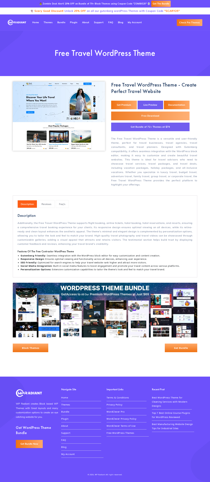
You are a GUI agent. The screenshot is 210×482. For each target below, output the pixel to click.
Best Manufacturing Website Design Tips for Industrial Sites (172, 426)
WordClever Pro (116, 411)
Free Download (150, 115)
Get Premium (124, 104)
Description (27, 204)
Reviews (46, 204)
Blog (63, 447)
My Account (68, 454)
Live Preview (150, 104)
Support (65, 432)
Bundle (65, 411)
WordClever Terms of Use (121, 425)
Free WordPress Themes (120, 432)
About (64, 425)
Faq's (62, 204)
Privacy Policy (114, 404)
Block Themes (30, 347)
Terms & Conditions (118, 397)
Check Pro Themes (189, 22)
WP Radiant (100, 474)
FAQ (63, 439)
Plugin (65, 418)
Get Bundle (181, 347)
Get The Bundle (161, 3)
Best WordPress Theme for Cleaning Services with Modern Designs (169, 401)
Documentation (176, 104)
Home (64, 397)
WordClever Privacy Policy (122, 418)
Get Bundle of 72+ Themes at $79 (150, 126)
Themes (65, 404)
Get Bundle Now (29, 443)
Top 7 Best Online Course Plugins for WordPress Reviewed (171, 415)
